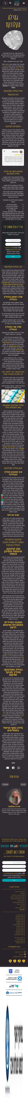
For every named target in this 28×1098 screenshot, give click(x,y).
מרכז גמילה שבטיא (22, 8)
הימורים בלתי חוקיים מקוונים (13, 448)
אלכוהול (9, 656)
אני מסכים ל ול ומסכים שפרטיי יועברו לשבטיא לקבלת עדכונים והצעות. (12, 250)
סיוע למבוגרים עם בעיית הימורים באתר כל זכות (12, 284)
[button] (18, 767)
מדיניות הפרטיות (14, 250)
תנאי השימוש (9, 248)
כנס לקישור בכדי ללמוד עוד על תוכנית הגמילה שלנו (13, 372)
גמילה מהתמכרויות (11, 8)
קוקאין (22, 657)
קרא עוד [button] (21, 163)
